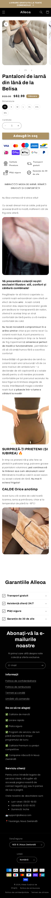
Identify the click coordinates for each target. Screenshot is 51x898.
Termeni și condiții (15, 692)
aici (25, 786)
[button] (3, 12)
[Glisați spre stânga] (19, 70)
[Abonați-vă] (42, 665)
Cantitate (7, 120)
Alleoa (24, 885)
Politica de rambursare (18, 686)
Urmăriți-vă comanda (17, 698)
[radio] (5, 107)
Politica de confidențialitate (20, 680)
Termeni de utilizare (40, 892)
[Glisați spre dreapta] (32, 70)
